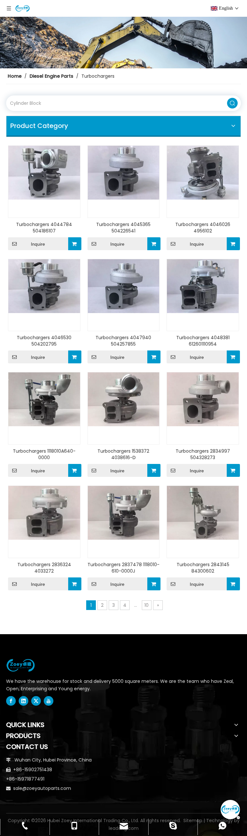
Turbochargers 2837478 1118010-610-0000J (123, 567)
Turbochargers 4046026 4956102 (202, 227)
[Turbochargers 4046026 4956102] (203, 172)
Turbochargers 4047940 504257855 (123, 340)
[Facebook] (11, 701)
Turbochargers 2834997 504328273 (203, 454)
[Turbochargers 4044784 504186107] (44, 172)
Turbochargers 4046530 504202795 (44, 340)
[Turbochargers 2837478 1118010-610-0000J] (124, 512)
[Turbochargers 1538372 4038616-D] (124, 399)
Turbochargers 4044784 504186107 (44, 227)
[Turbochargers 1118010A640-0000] (44, 399)
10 (146, 605)
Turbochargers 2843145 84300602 (203, 567)
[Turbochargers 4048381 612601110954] (203, 285)
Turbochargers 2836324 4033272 (44, 567)
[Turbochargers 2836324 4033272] (44, 512)
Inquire (38, 244)
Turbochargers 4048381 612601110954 (203, 340)
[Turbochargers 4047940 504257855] (124, 285)
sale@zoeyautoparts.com (42, 788)
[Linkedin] (23, 701)
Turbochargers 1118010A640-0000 (44, 454)
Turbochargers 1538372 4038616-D (123, 454)
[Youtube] (48, 701)
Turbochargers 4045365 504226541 (123, 227)
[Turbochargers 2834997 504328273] (203, 399)
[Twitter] (36, 701)
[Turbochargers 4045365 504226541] (124, 172)
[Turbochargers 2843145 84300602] (203, 512)
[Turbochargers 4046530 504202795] (44, 285)
